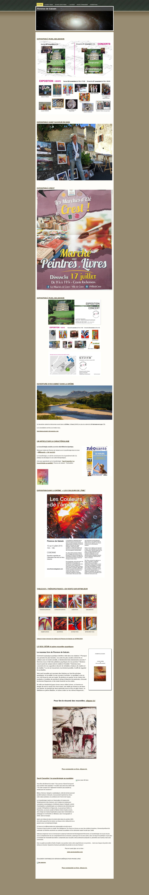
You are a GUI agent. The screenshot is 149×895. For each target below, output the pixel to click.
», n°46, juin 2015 (46, 452)
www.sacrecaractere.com (75, 852)
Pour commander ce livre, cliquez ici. (74, 769)
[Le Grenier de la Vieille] (74, 733)
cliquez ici (90, 701)
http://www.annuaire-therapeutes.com (47, 431)
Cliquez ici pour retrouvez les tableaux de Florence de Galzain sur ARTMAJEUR (60, 638)
